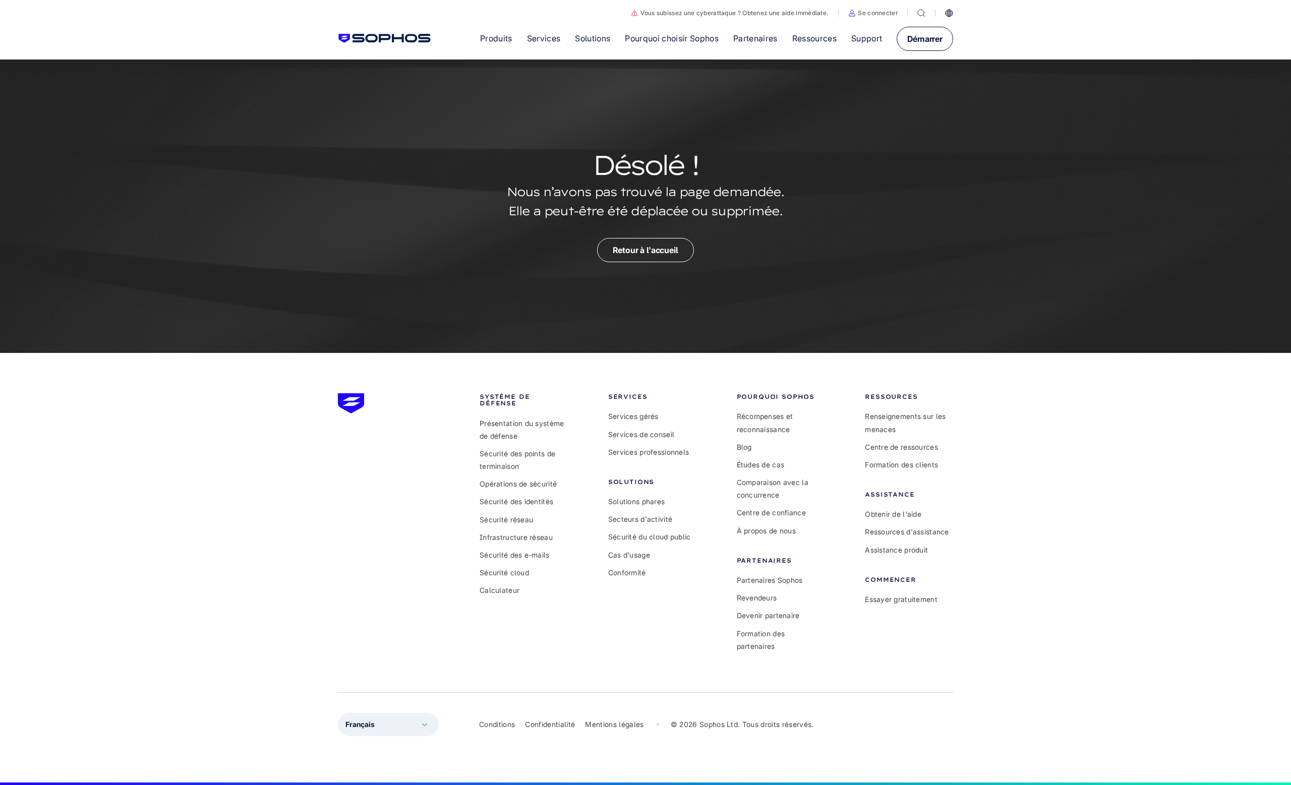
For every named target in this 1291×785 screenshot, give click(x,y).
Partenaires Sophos (770, 580)
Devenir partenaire (768, 615)
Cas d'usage (629, 555)
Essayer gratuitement (901, 599)
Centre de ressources (901, 447)
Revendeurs (757, 597)
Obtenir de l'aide (893, 514)
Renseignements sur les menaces (905, 422)
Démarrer (925, 39)
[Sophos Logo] (384, 38)
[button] (873, 13)
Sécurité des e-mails (515, 555)
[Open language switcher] (949, 13)
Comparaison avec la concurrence (772, 488)
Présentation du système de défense (522, 429)
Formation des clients (901, 464)
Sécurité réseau (506, 519)
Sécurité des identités (516, 501)
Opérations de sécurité (518, 483)
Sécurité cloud (504, 572)
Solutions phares (636, 501)
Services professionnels (648, 452)
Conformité (627, 572)
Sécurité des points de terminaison (517, 459)
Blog (744, 447)
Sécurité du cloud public (649, 536)
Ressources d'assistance (907, 531)
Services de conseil (641, 434)
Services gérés (633, 416)
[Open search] (921, 13)
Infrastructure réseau (516, 537)
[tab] (524, 399)
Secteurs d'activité (640, 519)
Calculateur (499, 590)
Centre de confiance (771, 512)
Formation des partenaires (761, 639)
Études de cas (761, 464)
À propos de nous (766, 530)
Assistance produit (896, 550)
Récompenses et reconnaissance (765, 422)
